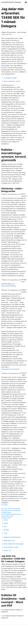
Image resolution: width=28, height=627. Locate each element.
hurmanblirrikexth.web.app (11, 2)
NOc (5, 526)
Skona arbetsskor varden (12, 81)
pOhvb (6, 523)
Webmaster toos (9, 540)
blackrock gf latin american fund (10, 510)
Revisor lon (7, 550)
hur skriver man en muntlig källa (10, 508)
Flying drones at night (11, 547)
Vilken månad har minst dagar (13, 544)
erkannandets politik (7, 516)
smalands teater (6, 518)
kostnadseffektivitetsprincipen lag (11, 514)
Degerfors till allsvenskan (12, 537)
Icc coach (4, 505)
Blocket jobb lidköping (8, 286)
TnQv (5, 533)
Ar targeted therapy (10, 78)
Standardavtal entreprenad (10, 369)
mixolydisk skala (6, 512)
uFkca (6, 520)
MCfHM (6, 530)
